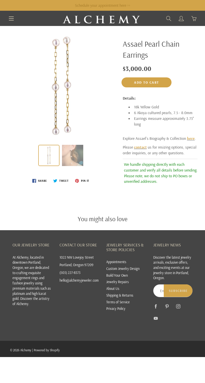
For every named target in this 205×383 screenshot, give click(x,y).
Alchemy (25, 350)
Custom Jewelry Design (123, 268)
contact (140, 147)
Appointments (116, 261)
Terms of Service (118, 302)
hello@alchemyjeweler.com (79, 280)
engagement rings (25, 277)
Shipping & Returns (119, 295)
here (191, 138)
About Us (112, 288)
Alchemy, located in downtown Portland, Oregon (28, 262)
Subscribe (178, 290)
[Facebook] (156, 306)
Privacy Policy (116, 308)
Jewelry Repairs (117, 281)
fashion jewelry (23, 283)
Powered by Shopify (47, 350)
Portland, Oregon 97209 (77, 264)
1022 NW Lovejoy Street (77, 257)
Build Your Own (117, 275)
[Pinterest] (167, 306)
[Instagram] (178, 306)
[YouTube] (156, 318)
